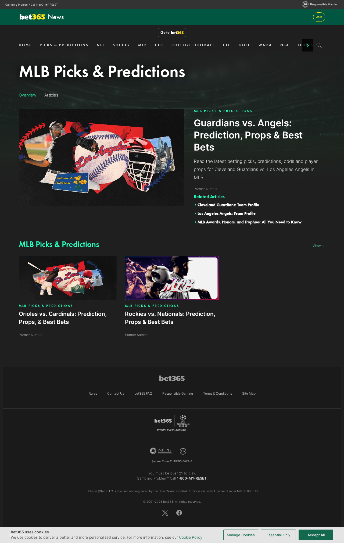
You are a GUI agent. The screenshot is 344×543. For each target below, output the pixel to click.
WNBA (265, 45)
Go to (165, 32)
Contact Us (115, 393)
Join (319, 17)
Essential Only (278, 535)
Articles (51, 95)
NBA (285, 45)
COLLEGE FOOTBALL (193, 45)
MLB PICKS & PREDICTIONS (223, 111)
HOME (25, 45)
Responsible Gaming (324, 4)
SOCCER (121, 45)
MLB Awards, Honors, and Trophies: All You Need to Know (250, 222)
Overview (27, 95)
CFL (227, 45)
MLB (142, 45)
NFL (101, 45)
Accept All (316, 535)
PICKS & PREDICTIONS (64, 45)
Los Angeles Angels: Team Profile (227, 213)
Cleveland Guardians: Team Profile (228, 205)
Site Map (249, 393)
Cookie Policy (190, 537)
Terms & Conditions (217, 393)
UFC (159, 45)
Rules (93, 393)
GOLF (244, 45)
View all (319, 246)
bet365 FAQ (143, 393)
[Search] (319, 45)
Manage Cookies (241, 535)
